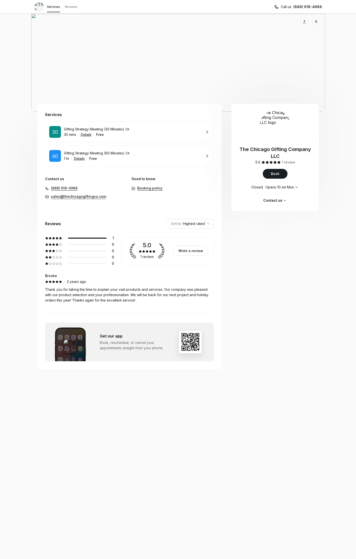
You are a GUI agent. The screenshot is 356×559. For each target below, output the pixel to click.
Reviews (71, 7)
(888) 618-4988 (307, 7)
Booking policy (149, 188)
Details (86, 134)
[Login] (316, 21)
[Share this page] (304, 21)
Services (53, 7)
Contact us (272, 200)
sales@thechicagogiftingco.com (78, 196)
